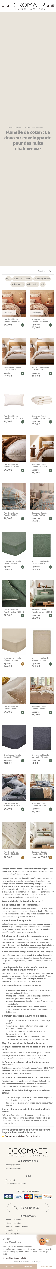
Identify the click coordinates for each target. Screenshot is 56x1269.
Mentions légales (12, 1234)
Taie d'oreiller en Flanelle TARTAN (11, 514)
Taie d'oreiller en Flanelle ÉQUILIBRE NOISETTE (11, 467)
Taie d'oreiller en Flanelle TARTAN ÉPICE (13, 320)
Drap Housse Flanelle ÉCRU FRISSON (12, 369)
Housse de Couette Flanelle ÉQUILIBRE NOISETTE (40, 467)
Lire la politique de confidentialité (14, 1258)
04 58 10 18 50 (30, 1208)
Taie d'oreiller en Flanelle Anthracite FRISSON (12, 805)
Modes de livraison (13, 1220)
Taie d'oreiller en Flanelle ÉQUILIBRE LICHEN (11, 854)
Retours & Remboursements (17, 1227)
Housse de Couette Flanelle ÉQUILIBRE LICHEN (40, 854)
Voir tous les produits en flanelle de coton (22, 1136)
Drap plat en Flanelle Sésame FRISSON (40, 659)
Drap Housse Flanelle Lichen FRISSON (12, 562)
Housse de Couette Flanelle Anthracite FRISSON (40, 805)
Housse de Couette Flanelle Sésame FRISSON (40, 709)
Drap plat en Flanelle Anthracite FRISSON (40, 756)
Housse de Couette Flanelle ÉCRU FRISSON (41, 417)
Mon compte (10, 1180)
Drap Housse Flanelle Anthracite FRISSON (12, 756)
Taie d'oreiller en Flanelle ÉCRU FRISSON (13, 417)
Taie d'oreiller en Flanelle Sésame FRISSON (11, 709)
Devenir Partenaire (13, 1168)
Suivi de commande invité (15, 1184)
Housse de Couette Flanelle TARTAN (40, 514)
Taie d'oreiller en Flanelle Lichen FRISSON (14, 611)
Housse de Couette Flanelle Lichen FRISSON (42, 611)
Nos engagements (13, 1165)
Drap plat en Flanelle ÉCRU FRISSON (40, 369)
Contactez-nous (11, 1230)
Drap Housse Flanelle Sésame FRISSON (12, 659)
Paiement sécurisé (13, 1223)
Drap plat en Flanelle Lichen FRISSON (40, 562)
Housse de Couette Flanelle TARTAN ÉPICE (41, 320)
